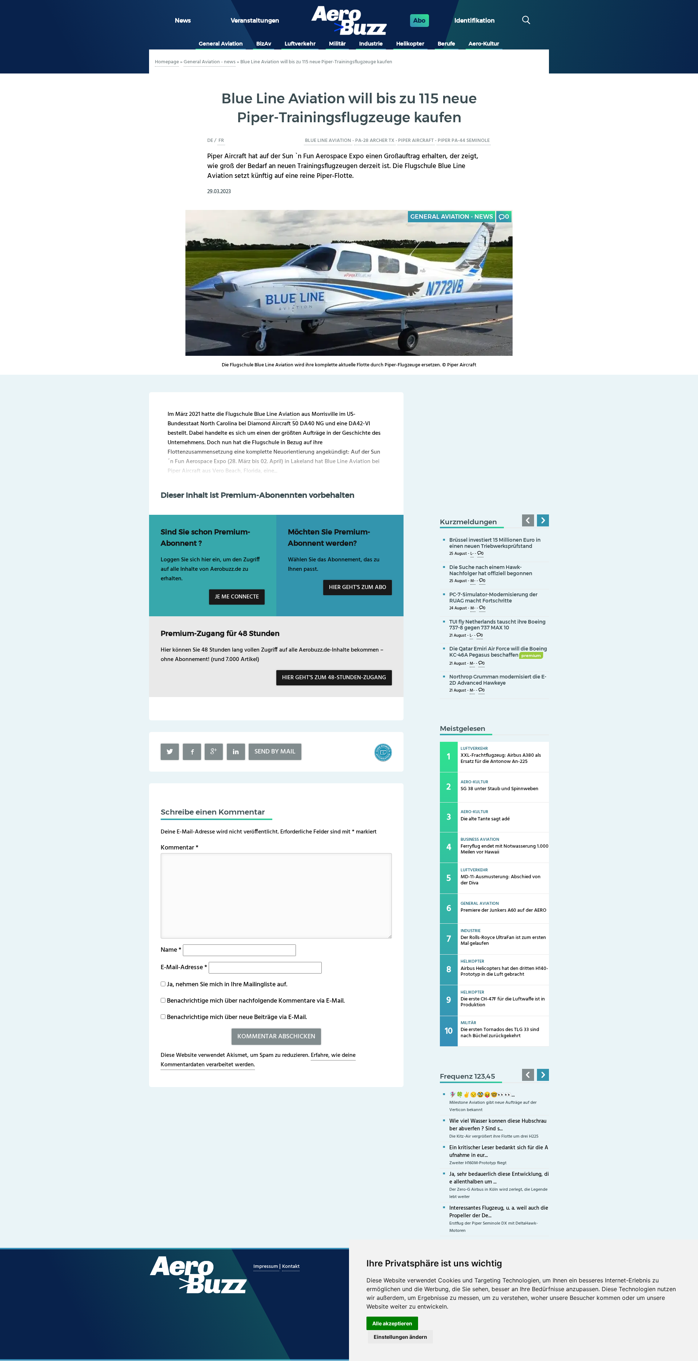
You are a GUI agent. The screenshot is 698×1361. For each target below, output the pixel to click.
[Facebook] (192, 752)
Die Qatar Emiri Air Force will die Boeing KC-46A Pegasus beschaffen (498, 652)
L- (472, 554)
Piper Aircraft (416, 140)
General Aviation (221, 43)
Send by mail (275, 752)
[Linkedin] (236, 752)
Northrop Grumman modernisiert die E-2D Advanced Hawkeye (497, 680)
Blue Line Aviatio (275, 414)
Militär (337, 43)
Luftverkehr (300, 43)
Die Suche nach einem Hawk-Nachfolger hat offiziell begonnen (490, 570)
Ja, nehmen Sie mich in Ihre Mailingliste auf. (226, 984)
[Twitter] (170, 752)
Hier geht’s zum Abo (357, 587)
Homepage (167, 62)
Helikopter (410, 43)
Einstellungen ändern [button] (400, 1337)
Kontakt (291, 1266)
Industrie (371, 43)
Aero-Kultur (484, 43)
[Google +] (214, 752)
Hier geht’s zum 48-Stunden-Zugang (334, 678)
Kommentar (179, 848)
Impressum (266, 1266)
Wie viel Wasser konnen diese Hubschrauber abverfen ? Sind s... (497, 1125)
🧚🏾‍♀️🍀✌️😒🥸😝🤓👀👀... (482, 1095)
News (183, 20)
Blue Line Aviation (328, 140)
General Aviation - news (210, 62)
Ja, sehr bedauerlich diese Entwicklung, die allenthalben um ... (499, 1178)
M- (473, 581)
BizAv (263, 43)
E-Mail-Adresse (184, 967)
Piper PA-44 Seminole (464, 140)
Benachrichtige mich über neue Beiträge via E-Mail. (237, 1017)
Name (171, 950)
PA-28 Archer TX (374, 140)
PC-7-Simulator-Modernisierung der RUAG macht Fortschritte (493, 598)
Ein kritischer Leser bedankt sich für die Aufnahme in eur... (498, 1151)
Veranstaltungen (255, 20)
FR (221, 140)
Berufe (446, 43)
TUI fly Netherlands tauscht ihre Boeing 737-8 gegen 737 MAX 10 (497, 625)
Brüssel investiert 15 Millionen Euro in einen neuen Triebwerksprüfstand (495, 543)
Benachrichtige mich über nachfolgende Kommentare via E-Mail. (256, 1001)
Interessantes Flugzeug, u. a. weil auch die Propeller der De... (498, 1212)
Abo (419, 20)
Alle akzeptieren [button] (392, 1323)
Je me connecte (237, 597)
